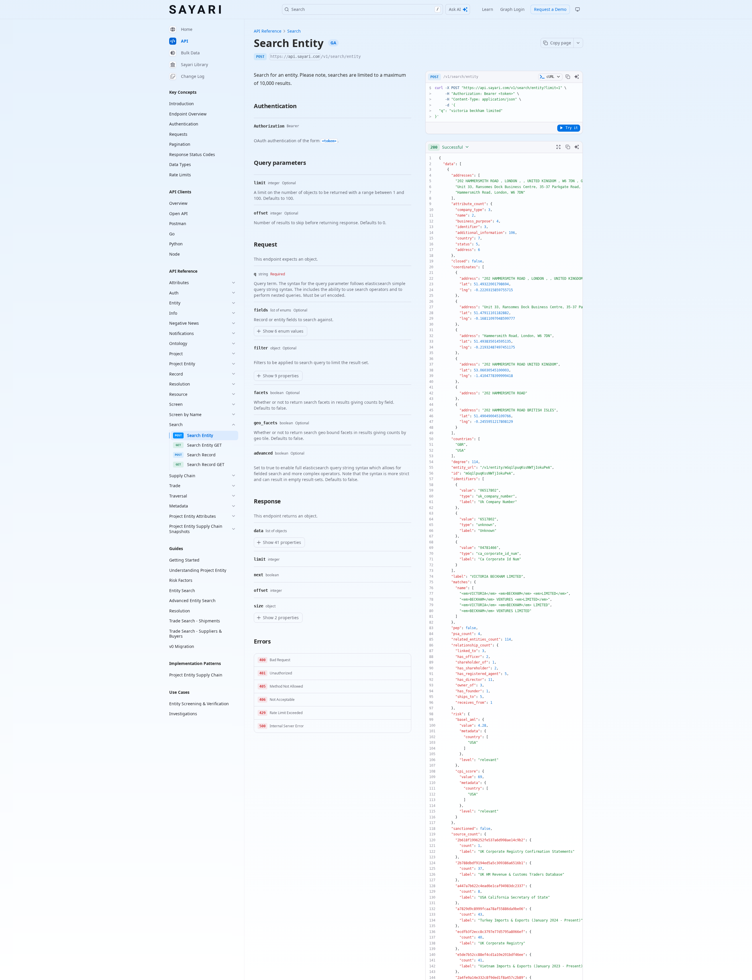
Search (365, 9)
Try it (571, 127)
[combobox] (450, 147)
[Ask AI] (576, 76)
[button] (332, 660)
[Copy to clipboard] (568, 77)
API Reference (267, 31)
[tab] (202, 29)
